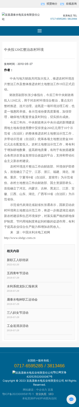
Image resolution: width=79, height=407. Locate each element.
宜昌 (50, 389)
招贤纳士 (52, 3)
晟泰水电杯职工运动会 (22, 299)
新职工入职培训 (17, 260)
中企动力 (41, 389)
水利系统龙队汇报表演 (22, 286)
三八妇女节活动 (17, 312)
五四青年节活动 (17, 273)
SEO (51, 394)
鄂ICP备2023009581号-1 (18, 394)
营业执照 (41, 394)
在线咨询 (71, 3)
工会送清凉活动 (17, 325)
